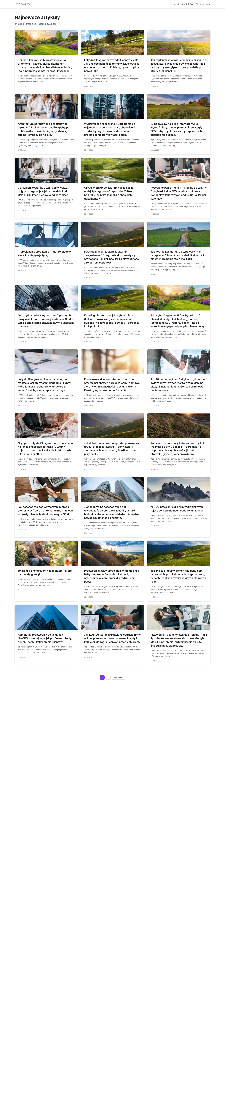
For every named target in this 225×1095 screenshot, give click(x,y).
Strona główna (203, 4)
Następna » (118, 677)
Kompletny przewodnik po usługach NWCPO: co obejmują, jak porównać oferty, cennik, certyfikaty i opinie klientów (45, 638)
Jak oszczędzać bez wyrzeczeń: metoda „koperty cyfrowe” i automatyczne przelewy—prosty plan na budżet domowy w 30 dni (46, 510)
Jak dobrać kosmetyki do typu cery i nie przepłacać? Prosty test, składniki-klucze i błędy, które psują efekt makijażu (177, 255)
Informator (23, 4)
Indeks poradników (183, 4)
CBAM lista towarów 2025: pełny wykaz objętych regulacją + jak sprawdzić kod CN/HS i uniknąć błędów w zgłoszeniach (43, 191)
